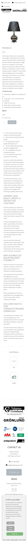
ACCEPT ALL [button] (15, 534)
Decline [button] (10, 523)
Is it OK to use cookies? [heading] (13, 500)
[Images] (14, 381)
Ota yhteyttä (7, 6)
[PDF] (14, 365)
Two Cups (14, 489)
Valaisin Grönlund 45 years (14, 483)
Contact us (14, 472)
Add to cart (12, 122)
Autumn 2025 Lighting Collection (14, 494)
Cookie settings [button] (10, 528)
